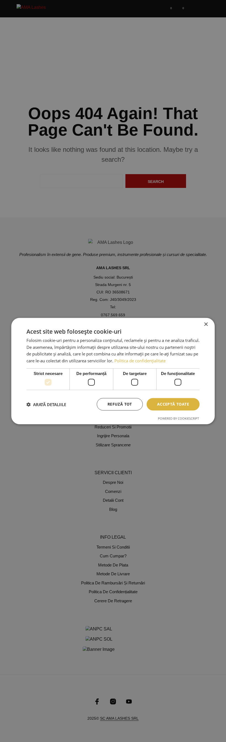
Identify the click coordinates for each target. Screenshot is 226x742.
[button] (46, 404)
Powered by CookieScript (178, 418)
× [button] (206, 324)
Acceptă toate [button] (173, 404)
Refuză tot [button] (119, 404)
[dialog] (113, 371)
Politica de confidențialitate (140, 360)
